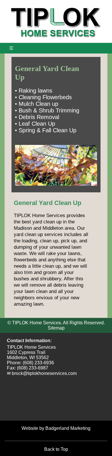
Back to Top (56, 449)
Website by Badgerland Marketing (56, 428)
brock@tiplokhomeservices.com (44, 373)
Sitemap (56, 327)
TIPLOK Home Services (31, 347)
